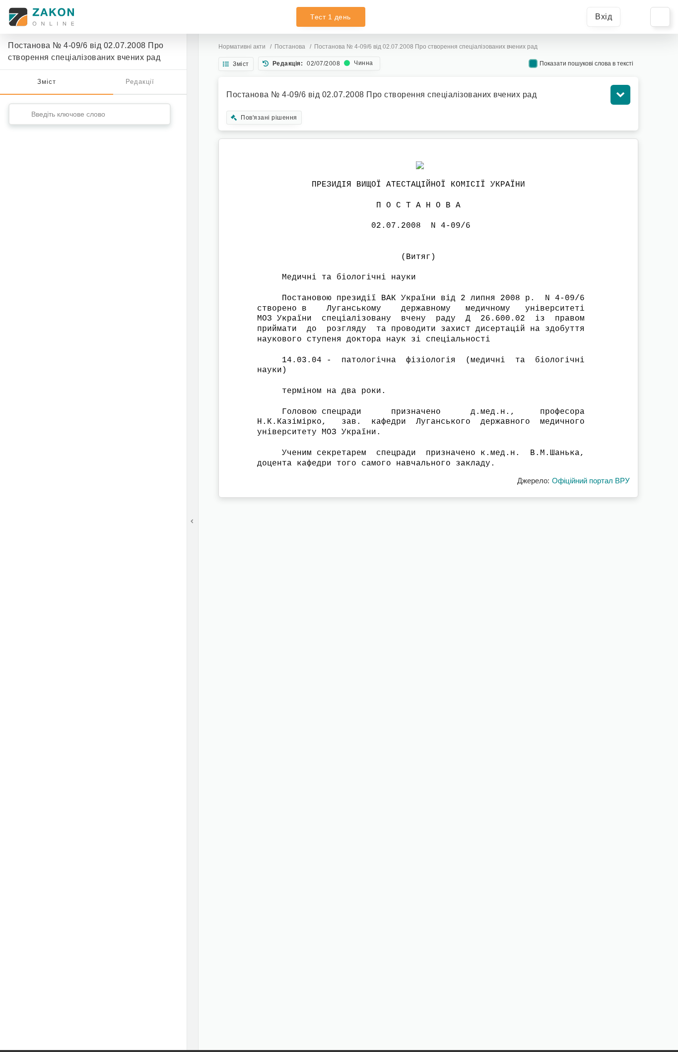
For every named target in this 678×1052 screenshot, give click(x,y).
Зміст (46, 81)
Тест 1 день (330, 17)
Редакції (140, 81)
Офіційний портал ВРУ (591, 480)
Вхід (603, 16)
